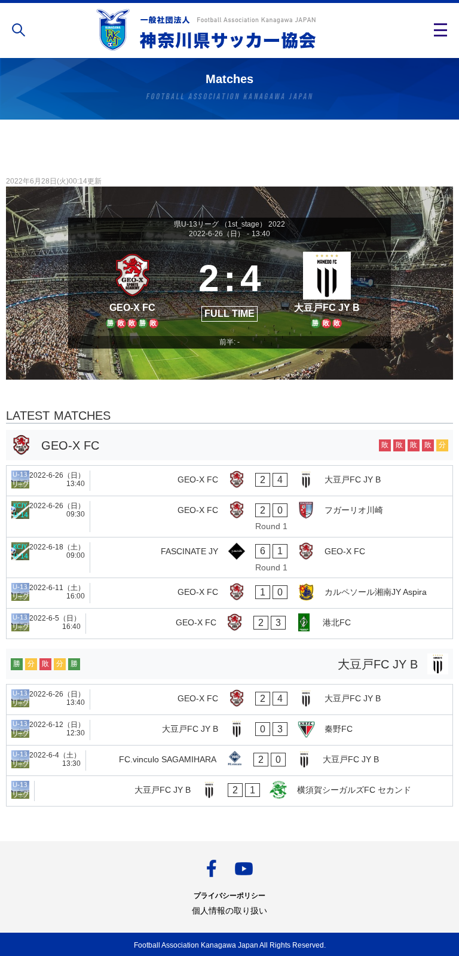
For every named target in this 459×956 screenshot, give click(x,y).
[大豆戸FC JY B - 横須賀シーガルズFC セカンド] (229, 791)
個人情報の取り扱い (229, 910)
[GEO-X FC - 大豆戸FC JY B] (229, 481)
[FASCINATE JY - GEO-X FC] (229, 557)
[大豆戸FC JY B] (326, 288)
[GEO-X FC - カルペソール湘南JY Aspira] (229, 593)
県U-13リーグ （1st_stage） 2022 (229, 224)
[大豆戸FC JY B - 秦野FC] (229, 730)
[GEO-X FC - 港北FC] (229, 624)
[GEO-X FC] (132, 288)
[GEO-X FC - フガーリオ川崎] (229, 516)
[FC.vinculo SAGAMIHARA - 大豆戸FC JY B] (229, 760)
